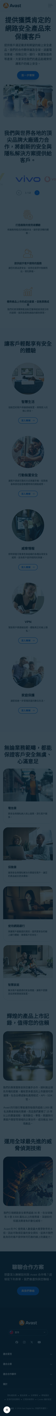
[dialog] (28, 708)
